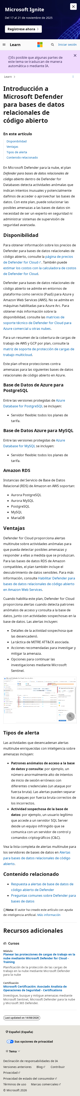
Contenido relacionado (22, 157)
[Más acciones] (73, 77)
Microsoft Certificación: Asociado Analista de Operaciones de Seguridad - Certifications (35, 988)
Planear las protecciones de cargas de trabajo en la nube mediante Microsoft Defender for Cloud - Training (39, 958)
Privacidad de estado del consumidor (28, 1078)
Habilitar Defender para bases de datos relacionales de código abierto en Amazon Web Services (39, 584)
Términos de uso (14, 1084)
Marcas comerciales (44, 1084)
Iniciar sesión (67, 44)
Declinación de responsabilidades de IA (30, 1061)
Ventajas (12, 147)
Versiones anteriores (17, 1067)
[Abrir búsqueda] (52, 44)
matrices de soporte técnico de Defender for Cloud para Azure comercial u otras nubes (37, 323)
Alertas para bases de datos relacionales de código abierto (36, 858)
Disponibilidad (17, 141)
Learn (8, 77)
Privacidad (10, 1073)
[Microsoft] (40, 44)
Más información (49, 915)
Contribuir (58, 1067)
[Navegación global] (4, 44)
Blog (40, 1067)
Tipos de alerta (17, 152)
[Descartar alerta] (73, 6)
